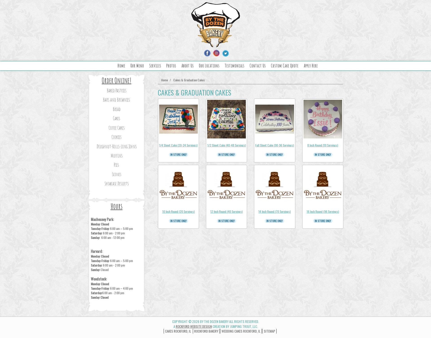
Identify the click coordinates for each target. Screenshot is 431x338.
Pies (116, 165)
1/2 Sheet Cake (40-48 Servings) (226, 145)
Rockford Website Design (194, 326)
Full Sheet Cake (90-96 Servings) (274, 145)
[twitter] (225, 53)
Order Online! (116, 80)
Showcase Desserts (117, 183)
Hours (117, 206)
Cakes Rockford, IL (178, 331)
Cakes (116, 118)
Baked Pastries (116, 90)
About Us (187, 66)
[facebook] (207, 53)
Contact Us (258, 66)
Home (121, 66)
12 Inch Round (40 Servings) (226, 211)
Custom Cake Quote (285, 66)
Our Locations (209, 66)
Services (155, 66)
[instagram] (216, 53)
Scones (116, 174)
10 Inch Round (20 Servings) (178, 211)
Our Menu (137, 66)
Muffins (117, 156)
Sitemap (269, 331)
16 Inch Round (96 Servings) (323, 211)
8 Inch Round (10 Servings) (322, 145)
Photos (171, 66)
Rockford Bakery (206, 331)
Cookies (116, 137)
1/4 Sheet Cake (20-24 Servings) (178, 145)
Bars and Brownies (116, 100)
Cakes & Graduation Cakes (189, 80)
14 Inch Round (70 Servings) (274, 211)
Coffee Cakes (117, 128)
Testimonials (234, 66)
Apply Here (311, 66)
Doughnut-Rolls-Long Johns (117, 146)
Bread (117, 109)
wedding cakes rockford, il (241, 331)
